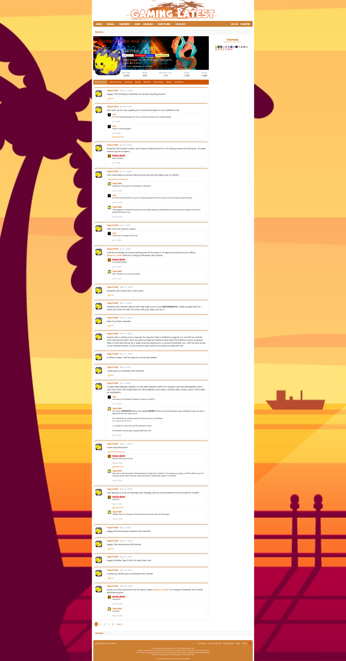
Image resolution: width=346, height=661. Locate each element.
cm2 (114, 114)
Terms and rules (215, 643)
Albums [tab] (147, 81)
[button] (103, 23)
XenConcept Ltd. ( (197, 650)
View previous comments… (118, 179)
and (117, 451)
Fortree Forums (189, 654)
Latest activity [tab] (115, 81)
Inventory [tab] (178, 81)
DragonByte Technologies (195, 652)
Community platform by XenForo (173, 648)
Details (205, 650)
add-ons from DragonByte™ (167, 652)
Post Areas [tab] (158, 81)
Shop (137, 24)
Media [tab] (138, 81)
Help (238, 643)
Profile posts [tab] (100, 81)
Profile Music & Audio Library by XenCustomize (173, 659)
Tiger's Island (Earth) (162, 59)
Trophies (233, 39)
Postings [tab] (128, 81)
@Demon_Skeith (114, 255)
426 (145, 75)
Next (119, 624)
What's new (164, 24)
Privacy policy (228, 643)
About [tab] (169, 81)
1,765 (187, 75)
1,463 (204, 75)
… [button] (108, 624)
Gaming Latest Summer (106, 643)
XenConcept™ (177, 650)
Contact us (202, 643)
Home (99, 24)
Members (180, 24)
